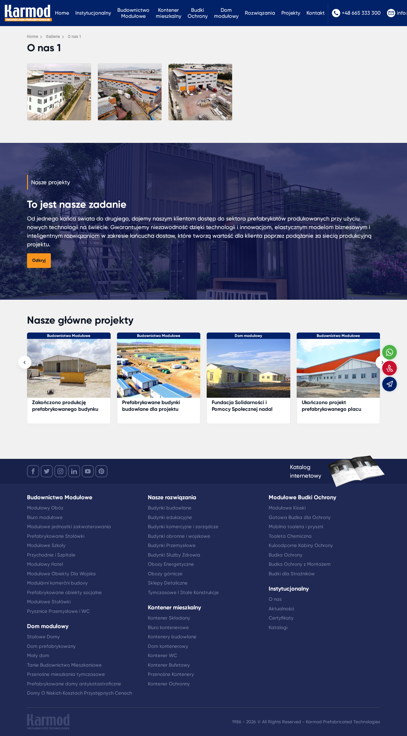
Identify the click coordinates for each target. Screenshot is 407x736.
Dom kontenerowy (168, 646)
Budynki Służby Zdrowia (174, 555)
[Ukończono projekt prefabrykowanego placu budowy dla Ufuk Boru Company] (338, 371)
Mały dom (38, 655)
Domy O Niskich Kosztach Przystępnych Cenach (79, 693)
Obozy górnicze (165, 574)
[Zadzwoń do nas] (389, 368)
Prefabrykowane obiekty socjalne (64, 592)
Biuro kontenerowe (168, 627)
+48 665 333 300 (361, 13)
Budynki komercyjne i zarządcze (183, 526)
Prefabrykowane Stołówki (55, 536)
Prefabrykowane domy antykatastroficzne (74, 684)
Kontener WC (162, 655)
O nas (275, 599)
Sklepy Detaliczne (168, 583)
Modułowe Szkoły (46, 545)
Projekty (290, 13)
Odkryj (39, 260)
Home (62, 13)
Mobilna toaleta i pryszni (296, 526)
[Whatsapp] (389, 352)
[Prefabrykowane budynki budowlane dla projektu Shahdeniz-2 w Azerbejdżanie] (159, 371)
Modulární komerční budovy (57, 583)
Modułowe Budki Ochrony (302, 497)
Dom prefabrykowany (51, 646)
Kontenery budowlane (172, 637)
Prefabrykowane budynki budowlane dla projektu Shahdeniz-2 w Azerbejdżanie (157, 409)
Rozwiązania (260, 13)
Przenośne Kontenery (171, 674)
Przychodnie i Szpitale (51, 555)
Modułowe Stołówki (49, 602)
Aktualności (281, 609)
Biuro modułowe (45, 517)
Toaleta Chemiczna (290, 536)
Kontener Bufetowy (169, 665)
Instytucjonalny (93, 13)
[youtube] (88, 471)
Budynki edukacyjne (170, 517)
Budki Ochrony (198, 13)
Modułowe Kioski (287, 508)
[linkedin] (74, 471)
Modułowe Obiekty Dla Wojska (61, 574)
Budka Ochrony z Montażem (300, 564)
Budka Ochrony (285, 555)
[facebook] (33, 471)
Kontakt (316, 13)
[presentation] (24, 362)
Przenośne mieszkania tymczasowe (66, 674)
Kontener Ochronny (169, 684)
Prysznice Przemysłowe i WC (58, 611)
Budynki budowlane (169, 508)
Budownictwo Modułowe (133, 13)
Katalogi (278, 627)
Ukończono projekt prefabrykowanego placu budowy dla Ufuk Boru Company (331, 412)
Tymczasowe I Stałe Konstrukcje (183, 592)
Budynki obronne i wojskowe (179, 536)
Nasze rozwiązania (172, 497)
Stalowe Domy (43, 637)
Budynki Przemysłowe (172, 545)
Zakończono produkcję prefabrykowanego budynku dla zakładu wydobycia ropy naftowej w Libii (65, 412)
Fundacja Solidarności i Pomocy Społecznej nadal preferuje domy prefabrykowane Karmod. (242, 412)
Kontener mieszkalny (168, 13)
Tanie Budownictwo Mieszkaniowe (64, 665)
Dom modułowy (226, 13)
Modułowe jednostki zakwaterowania (69, 526)
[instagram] (60, 471)
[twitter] (47, 471)
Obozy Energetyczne (171, 564)
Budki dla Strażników (292, 574)
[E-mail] (389, 384)
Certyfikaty (281, 618)
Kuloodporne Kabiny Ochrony (301, 545)
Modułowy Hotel (45, 564)
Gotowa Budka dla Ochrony (300, 517)
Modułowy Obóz (45, 508)
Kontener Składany (169, 618)
